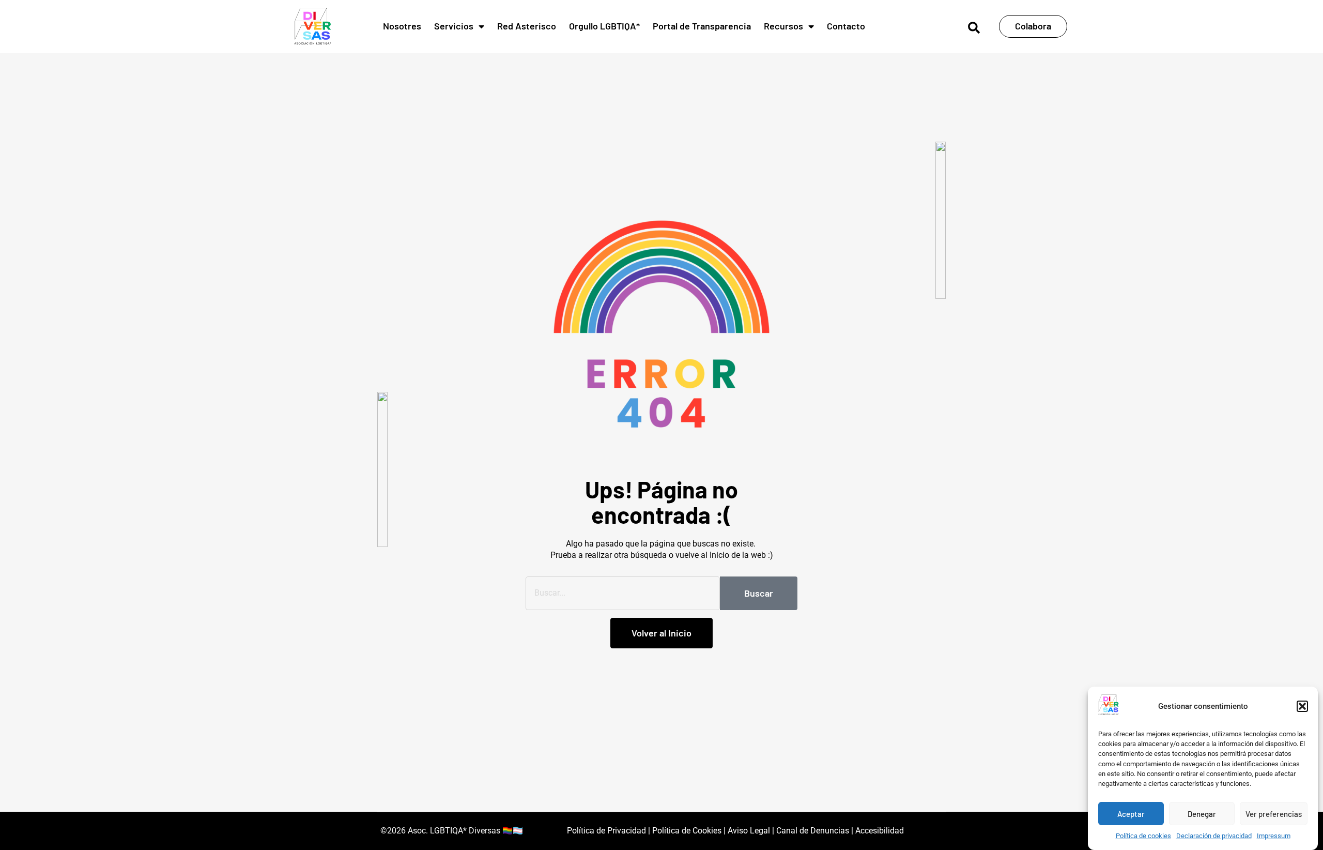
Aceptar (1131, 813)
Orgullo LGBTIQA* (604, 26)
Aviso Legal (749, 831)
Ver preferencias (1273, 813)
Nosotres (402, 26)
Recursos (783, 26)
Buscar (758, 593)
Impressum (1273, 836)
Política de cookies (1143, 836)
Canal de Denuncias (812, 831)
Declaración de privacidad (1214, 836)
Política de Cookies (685, 831)
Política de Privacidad (606, 831)
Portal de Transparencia (702, 26)
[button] (1302, 706)
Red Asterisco (526, 26)
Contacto (846, 26)
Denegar (1202, 813)
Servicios (453, 26)
